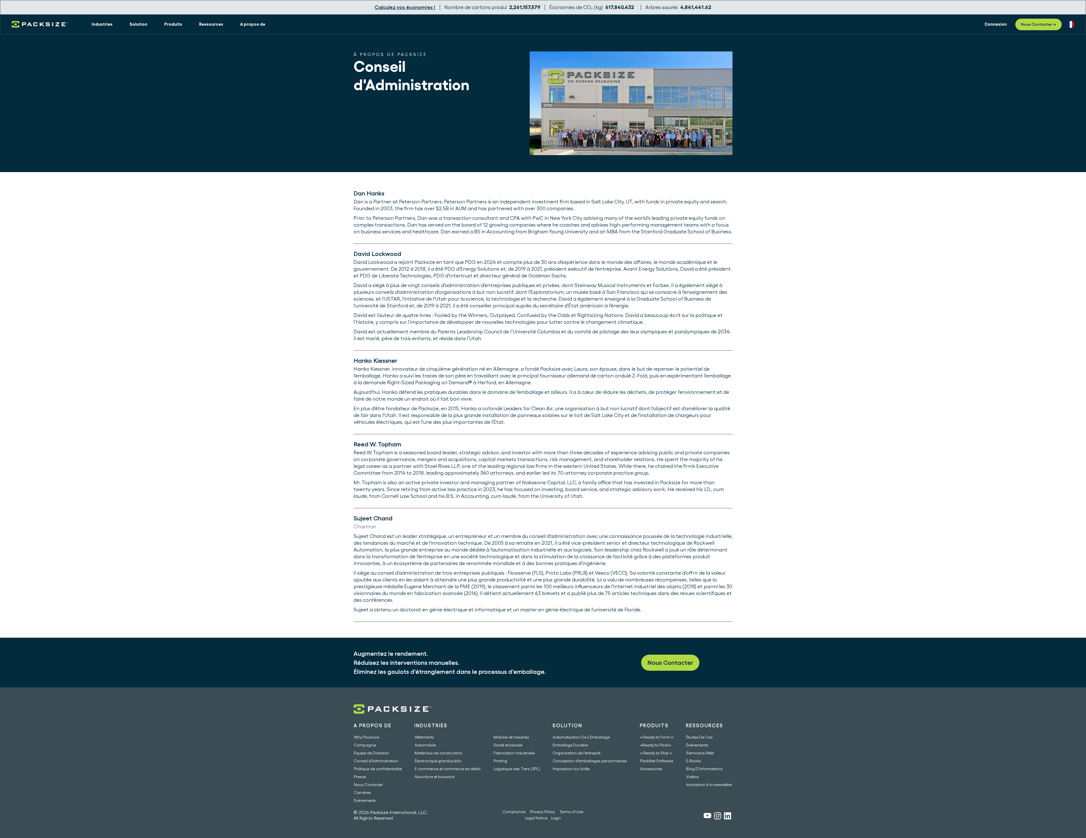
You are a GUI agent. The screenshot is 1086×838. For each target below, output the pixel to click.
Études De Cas (699, 737)
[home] (39, 24)
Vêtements (424, 737)
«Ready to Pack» (655, 745)
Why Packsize (366, 737)
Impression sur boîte (571, 769)
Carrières (362, 792)
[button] (102, 24)
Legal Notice (536, 818)
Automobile (425, 745)
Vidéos (692, 776)
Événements (365, 800)
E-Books (693, 761)
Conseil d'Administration (376, 761)
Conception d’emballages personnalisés (590, 761)
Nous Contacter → (1038, 24)
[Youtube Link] (707, 816)
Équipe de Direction (371, 753)
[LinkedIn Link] (727, 816)
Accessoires (651, 769)
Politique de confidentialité (378, 769)
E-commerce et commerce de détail (447, 769)
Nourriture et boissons (435, 776)
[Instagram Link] (718, 816)
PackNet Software (656, 761)
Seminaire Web (700, 753)
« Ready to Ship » (656, 753)
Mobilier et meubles (511, 737)
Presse (360, 776)
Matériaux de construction (438, 753)
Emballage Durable (570, 745)
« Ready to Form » (656, 737)
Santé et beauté (508, 745)
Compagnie (365, 745)
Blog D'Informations (704, 769)
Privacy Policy (542, 811)
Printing (500, 761)
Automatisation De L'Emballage (581, 737)
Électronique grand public (438, 761)
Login (556, 818)
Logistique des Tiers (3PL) (517, 769)
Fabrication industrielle (514, 753)
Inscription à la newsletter (709, 784)
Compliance (514, 811)
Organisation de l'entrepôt (576, 753)
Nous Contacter (670, 662)
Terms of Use (571, 811)
